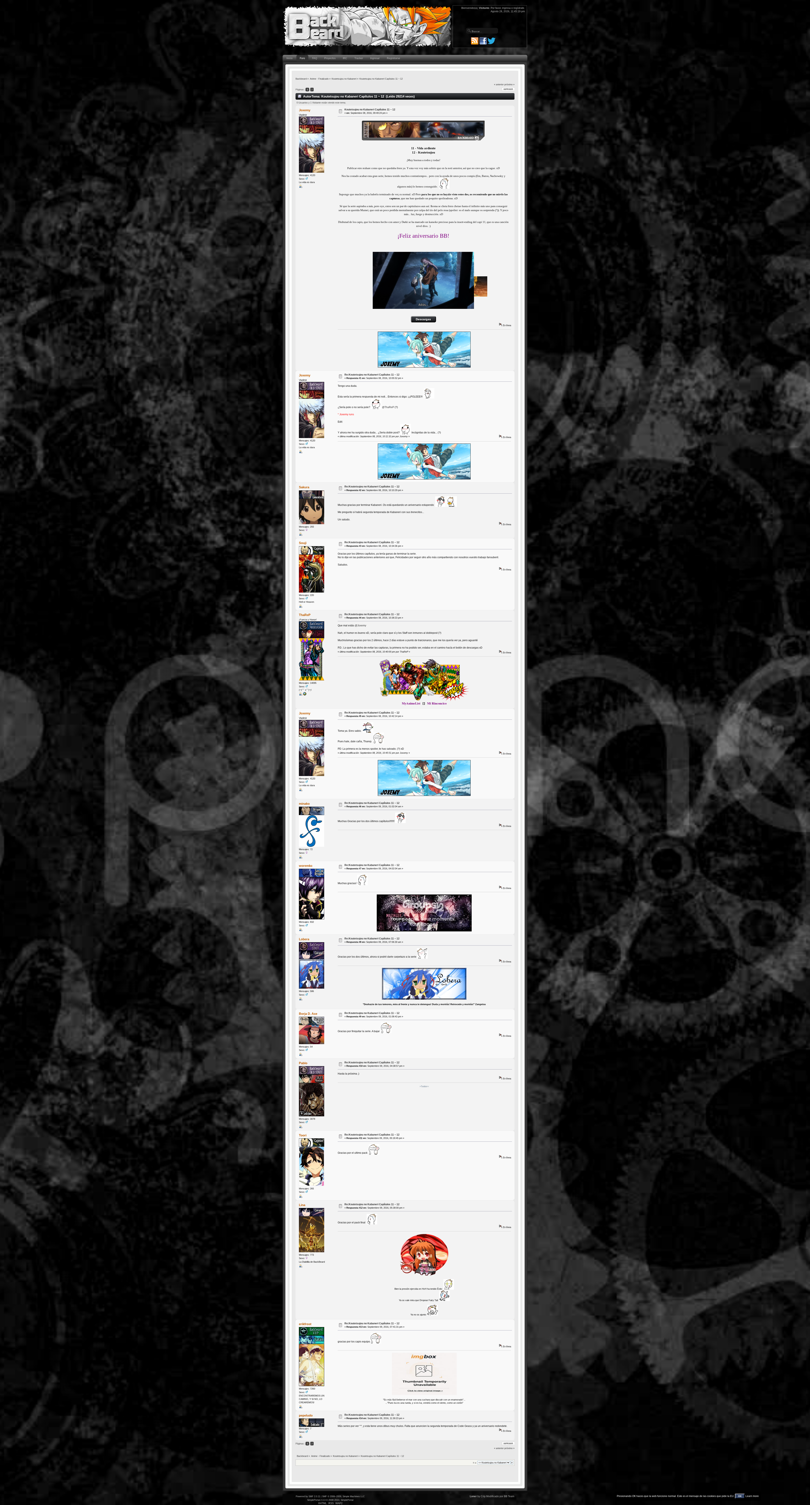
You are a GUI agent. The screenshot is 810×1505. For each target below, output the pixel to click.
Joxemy (304, 110)
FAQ (314, 58)
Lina (302, 1205)
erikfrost (305, 1324)
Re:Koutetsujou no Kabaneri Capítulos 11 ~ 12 (372, 374)
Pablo (303, 1063)
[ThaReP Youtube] (304, 694)
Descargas (423, 319)
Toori (302, 1135)
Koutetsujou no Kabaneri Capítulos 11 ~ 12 (369, 109)
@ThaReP (388, 407)
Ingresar (375, 58)
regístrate (518, 8)
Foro (302, 58)
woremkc (305, 865)
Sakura (304, 487)
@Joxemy (360, 625)
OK (740, 1496)
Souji (302, 543)
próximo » (509, 84)
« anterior (499, 84)
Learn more (752, 1496)
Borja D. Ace (308, 1013)
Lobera (304, 939)
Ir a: (475, 1463)
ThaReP (304, 615)
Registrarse (393, 58)
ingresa (506, 8)
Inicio (289, 58)
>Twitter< (424, 1086)
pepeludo (306, 1415)
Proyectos (330, 58)
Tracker (358, 58)
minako (304, 803)
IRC (345, 58)
